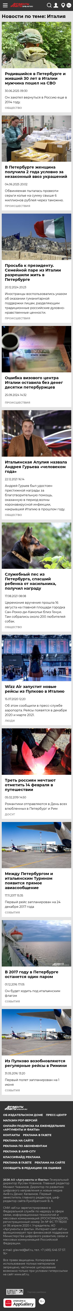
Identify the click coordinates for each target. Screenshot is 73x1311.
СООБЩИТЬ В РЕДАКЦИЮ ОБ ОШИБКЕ (32, 1168)
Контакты (11, 1135)
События (12, 912)
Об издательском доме (23, 1115)
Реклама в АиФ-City (19, 1151)
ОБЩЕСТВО (13, 108)
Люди (10, 720)
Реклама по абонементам (25, 1146)
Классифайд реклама (21, 1157)
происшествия (17, 206)
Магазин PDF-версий (20, 1120)
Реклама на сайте (18, 1140)
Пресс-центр (56, 1115)
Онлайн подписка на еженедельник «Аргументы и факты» (34, 1127)
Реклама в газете (37, 1135)
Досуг (10, 814)
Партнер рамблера (36, 1292)
